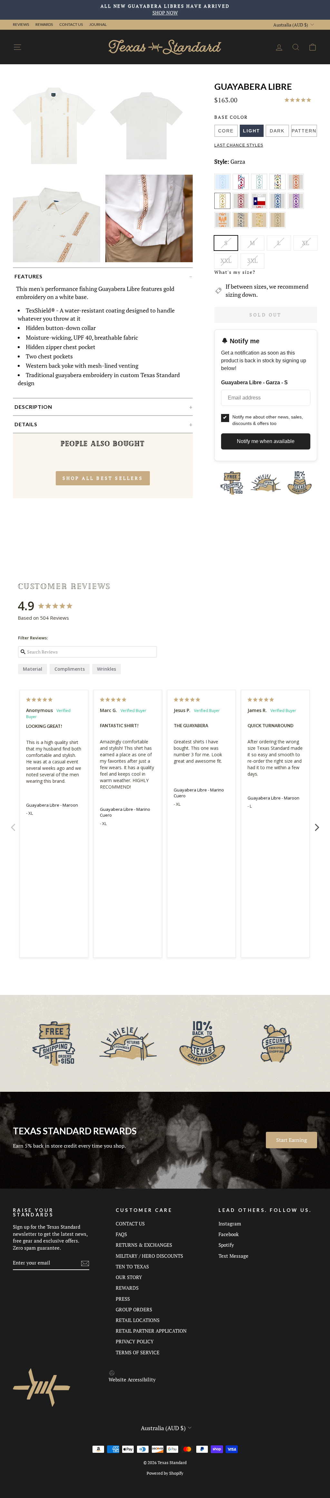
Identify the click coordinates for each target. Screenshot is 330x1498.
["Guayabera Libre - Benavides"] (223, 188)
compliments (69, 669)
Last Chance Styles (238, 145)
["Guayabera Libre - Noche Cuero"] (242, 227)
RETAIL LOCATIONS (138, 1320)
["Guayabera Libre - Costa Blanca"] (260, 188)
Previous (13, 824)
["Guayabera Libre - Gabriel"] (296, 188)
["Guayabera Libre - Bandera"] (242, 188)
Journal (98, 24)
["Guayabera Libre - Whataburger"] (223, 227)
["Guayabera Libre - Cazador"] (277, 227)
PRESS (123, 1299)
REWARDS (127, 1288)
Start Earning (291, 1139)
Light (251, 130)
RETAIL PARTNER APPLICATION (151, 1331)
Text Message (233, 1256)
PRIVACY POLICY (135, 1341)
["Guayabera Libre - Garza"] (223, 208)
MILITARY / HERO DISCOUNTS (149, 1256)
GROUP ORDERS (134, 1309)
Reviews (21, 24)
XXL (225, 260)
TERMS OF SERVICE (138, 1352)
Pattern (304, 130)
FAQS (121, 1234)
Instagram (229, 1223)
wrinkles (106, 669)
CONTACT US (130, 1223)
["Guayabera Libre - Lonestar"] (260, 208)
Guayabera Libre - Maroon (52, 805)
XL (305, 243)
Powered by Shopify (165, 1473)
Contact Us (71, 24)
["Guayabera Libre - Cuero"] (260, 227)
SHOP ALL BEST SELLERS (103, 478)
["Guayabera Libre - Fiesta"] (278, 188)
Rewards (44, 24)
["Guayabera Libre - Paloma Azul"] (278, 208)
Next (317, 824)
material (32, 669)
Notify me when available (266, 441)
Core (226, 130)
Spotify (226, 1245)
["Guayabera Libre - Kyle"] (242, 208)
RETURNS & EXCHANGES (144, 1245)
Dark (277, 130)
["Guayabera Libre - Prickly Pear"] (296, 208)
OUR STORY (129, 1277)
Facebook (228, 1234)
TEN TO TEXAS (132, 1266)
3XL (252, 260)
